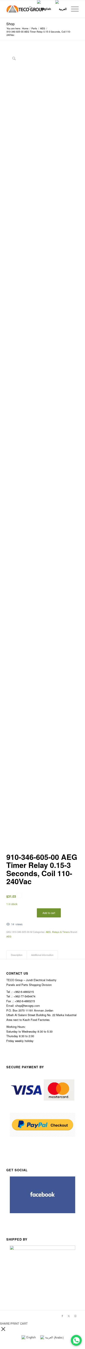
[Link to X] (69, 1315)
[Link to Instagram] (75, 1315)
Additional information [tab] (42, 955)
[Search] (28, 9)
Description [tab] (16, 955)
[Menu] (73, 9)
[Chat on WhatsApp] (76, 1340)
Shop (10, 23)
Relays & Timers (61, 932)
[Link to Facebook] (62, 1315)
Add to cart (48, 913)
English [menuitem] (31, 1337)
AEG (48, 932)
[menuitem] (28, 9)
